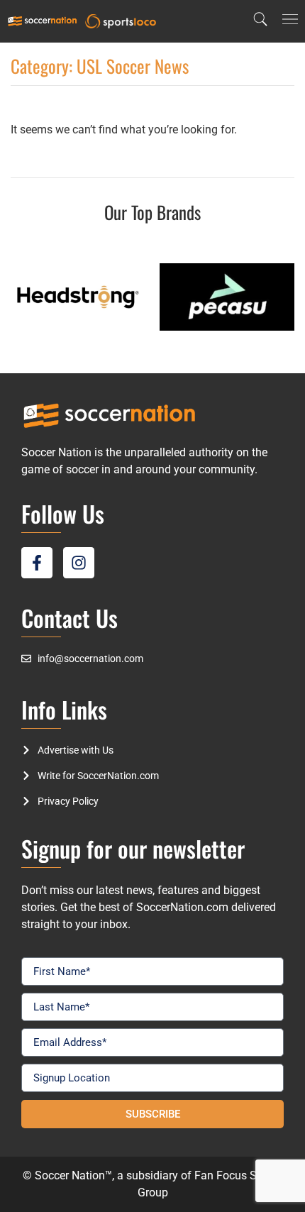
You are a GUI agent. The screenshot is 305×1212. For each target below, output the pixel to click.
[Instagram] (78, 562)
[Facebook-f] (36, 562)
